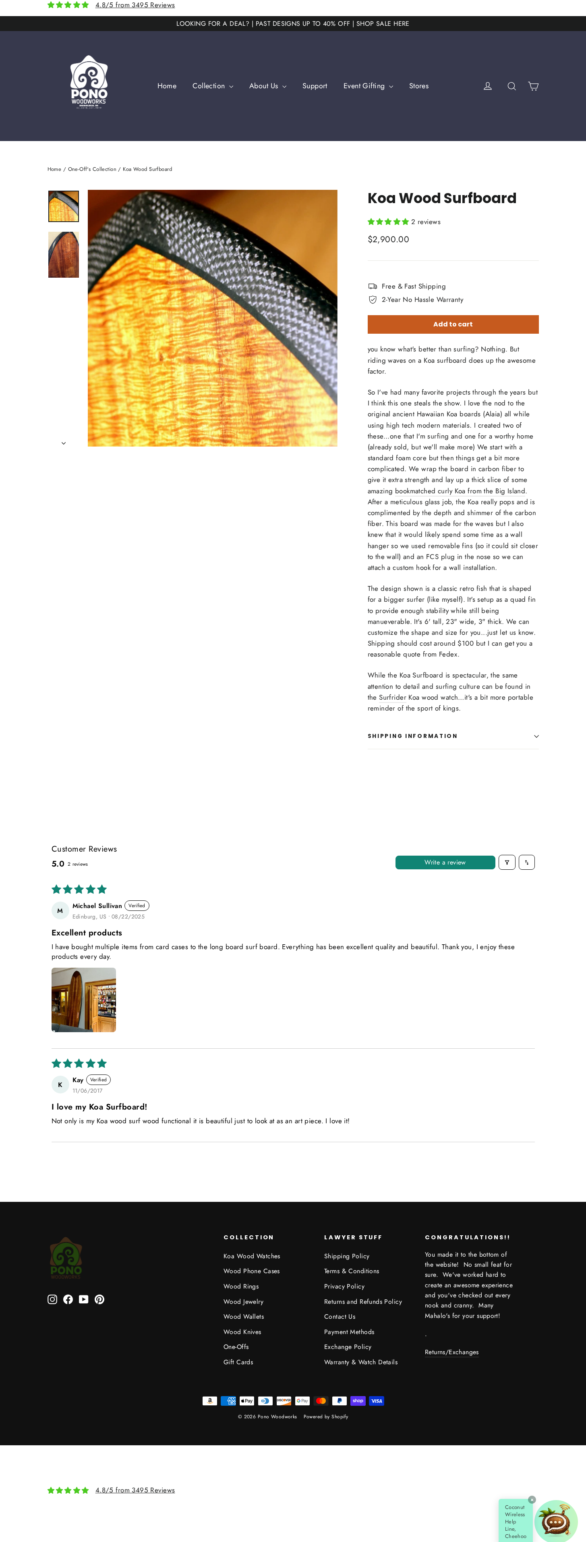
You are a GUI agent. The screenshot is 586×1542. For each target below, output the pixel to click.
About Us (264, 86)
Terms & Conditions (351, 1271)
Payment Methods (349, 1331)
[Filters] (507, 862)
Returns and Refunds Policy (363, 1301)
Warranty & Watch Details (361, 1362)
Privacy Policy (344, 1286)
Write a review (445, 862)
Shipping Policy (346, 1256)
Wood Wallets (244, 1316)
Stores (419, 86)
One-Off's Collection (92, 169)
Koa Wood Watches (252, 1256)
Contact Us (339, 1316)
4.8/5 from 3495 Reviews (135, 5)
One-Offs (236, 1346)
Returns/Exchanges (452, 1352)
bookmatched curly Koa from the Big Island (460, 491)
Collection (210, 86)
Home (167, 86)
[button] (390, 222)
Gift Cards (238, 1362)
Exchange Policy (347, 1346)
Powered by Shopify (326, 1416)
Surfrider (392, 697)
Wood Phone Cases (252, 1271)
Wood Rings (241, 1286)
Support (314, 86)
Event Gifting (365, 86)
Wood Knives (242, 1331)
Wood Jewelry (243, 1301)
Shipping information (413, 736)
